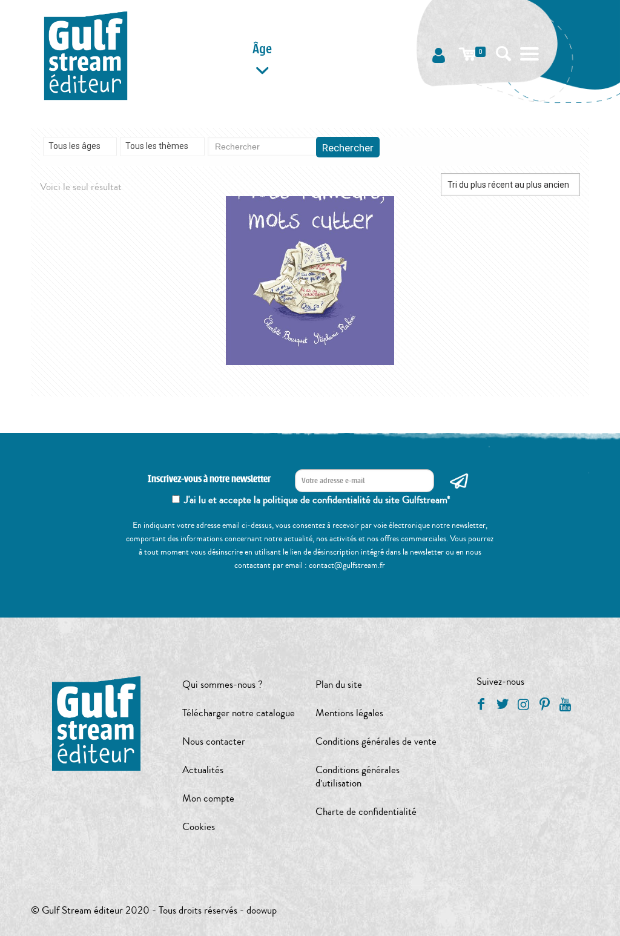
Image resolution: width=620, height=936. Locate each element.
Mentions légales (349, 712)
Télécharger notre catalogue (238, 712)
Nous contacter (213, 741)
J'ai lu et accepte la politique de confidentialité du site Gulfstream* (317, 499)
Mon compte (208, 798)
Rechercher (348, 148)
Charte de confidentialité (366, 811)
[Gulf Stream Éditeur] (85, 54)
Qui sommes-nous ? (222, 684)
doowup (261, 910)
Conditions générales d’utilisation (357, 776)
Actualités (202, 769)
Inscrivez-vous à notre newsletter (209, 479)
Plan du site (338, 684)
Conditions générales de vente (376, 741)
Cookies (198, 826)
